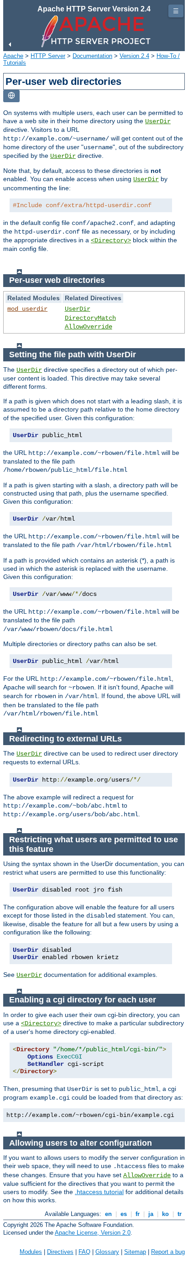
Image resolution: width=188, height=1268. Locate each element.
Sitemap (135, 1251)
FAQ (84, 1251)
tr (179, 1214)
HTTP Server (48, 55)
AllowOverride (88, 326)
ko (165, 1214)
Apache (13, 55)
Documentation (92, 55)
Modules (31, 1251)
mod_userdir (27, 309)
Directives (60, 1251)
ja (150, 1214)
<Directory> (111, 240)
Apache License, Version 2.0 (93, 1232)
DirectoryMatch (90, 318)
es (124, 1214)
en (108, 1214)
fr (137, 1214)
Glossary (107, 1251)
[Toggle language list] (11, 96)
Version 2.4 (134, 55)
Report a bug (168, 1251)
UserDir (158, 121)
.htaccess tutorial (99, 1191)
